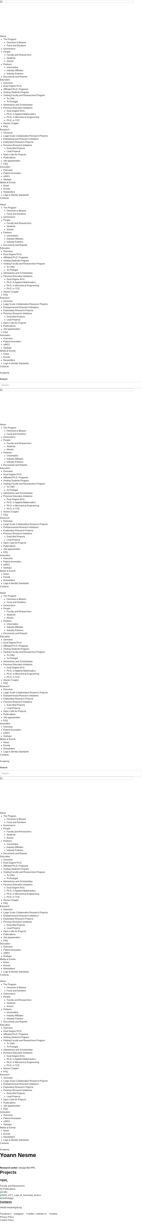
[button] (71, 376)
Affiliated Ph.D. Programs (15, 89)
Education (5, 80)
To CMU (11, 98)
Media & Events (8, 182)
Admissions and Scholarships (18, 105)
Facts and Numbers (16, 45)
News (6, 185)
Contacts (4, 198)
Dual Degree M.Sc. (16, 111)
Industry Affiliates (15, 70)
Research (5, 129)
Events (6, 189)
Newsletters (9, 192)
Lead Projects (13, 151)
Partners (7, 64)
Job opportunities (11, 161)
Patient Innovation (12, 173)
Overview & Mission (16, 42)
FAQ (5, 126)
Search (3, 379)
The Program (9, 39)
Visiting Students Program (16, 92)
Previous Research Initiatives (17, 145)
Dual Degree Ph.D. (12, 86)
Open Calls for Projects (14, 154)
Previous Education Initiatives (17, 108)
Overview (8, 83)
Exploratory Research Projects (18, 142)
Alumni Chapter (11, 123)
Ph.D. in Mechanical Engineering (23, 117)
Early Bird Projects (16, 148)
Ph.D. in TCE (13, 120)
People (6, 52)
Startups (7, 179)
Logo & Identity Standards (16, 195)
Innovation (5, 167)
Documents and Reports (15, 76)
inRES (6, 176)
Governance (9, 49)
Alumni (10, 61)
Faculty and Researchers (19, 55)
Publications (9, 157)
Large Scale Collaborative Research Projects (25, 136)
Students (11, 58)
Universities (12, 67)
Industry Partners (15, 73)
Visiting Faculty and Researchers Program (24, 95)
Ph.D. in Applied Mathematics (21, 114)
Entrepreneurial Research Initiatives (21, 139)
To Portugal (12, 101)
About (3, 36)
